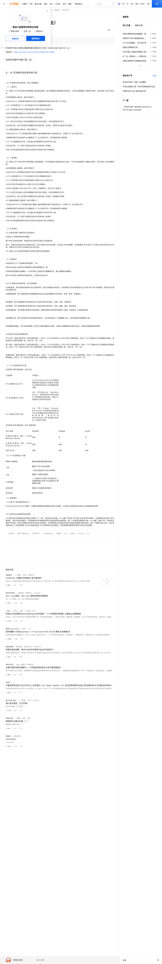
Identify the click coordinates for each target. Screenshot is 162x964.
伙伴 (64, 4)
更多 (154, 75)
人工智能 (18, 575)
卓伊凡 (8, 682)
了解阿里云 (78, 4)
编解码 (23, 664)
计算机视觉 (17, 736)
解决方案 (38, 4)
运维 (23, 718)
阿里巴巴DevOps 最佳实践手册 (134, 91)
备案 (136, 4)
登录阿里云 (36, 38)
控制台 (142, 4)
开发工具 (81, 533)
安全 (65, 533)
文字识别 (36, 700)
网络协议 (28, 593)
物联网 (59, 533)
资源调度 (21, 593)
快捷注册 (15, 38)
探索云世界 (9, 664)
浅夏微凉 (9, 575)
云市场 (57, 4)
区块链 (72, 533)
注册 (148, 4)
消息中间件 (28, 646)
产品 (30, 4)
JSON (24, 575)
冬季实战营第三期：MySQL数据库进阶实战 (139, 86)
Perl (29, 628)
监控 (28, 718)
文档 (131, 4)
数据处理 (30, 664)
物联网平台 (36, 533)
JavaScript (37, 593)
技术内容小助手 (11, 700)
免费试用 (57, 10)
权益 (45, 4)
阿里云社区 (18, 960)
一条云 (8, 611)
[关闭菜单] (4, 4)
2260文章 (40, 960)
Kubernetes (37, 646)
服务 (70, 4)
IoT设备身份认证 (48, 533)
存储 (21, 611)
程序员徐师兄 (10, 593)
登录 (156, 4)
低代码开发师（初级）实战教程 (134, 82)
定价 (51, 4)
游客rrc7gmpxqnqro (12, 628)
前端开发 (31, 575)
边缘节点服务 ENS (23, 533)
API (88, 533)
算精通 (8, 736)
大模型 (24, 4)
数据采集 (19, 646)
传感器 (18, 718)
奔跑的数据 (9, 646)
